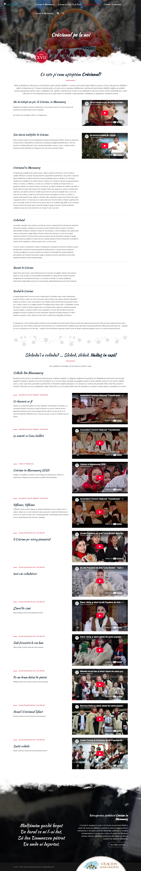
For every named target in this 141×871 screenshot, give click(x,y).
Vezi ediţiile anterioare (118, 845)
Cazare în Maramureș (44, 13)
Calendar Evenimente (112, 4)
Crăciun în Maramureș (44, 4)
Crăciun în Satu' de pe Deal (69, 4)
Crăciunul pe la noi (92, 4)
